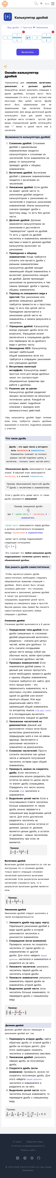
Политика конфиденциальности (28, 1146)
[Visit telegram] (25, 1158)
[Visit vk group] (18, 1158)
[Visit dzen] (32, 1158)
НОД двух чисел (43, 710)
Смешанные (41, 27)
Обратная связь (35, 1141)
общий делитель (34, 1079)
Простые (27, 27)
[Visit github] (39, 1158)
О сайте (17, 1141)
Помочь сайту (28, 1150)
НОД (22, 791)
